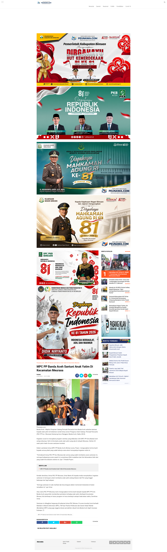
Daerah (98, 6)
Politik (112, 6)
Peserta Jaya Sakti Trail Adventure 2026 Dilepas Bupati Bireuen (118, 370)
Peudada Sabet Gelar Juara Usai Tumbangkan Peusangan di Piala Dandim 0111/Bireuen (119, 281)
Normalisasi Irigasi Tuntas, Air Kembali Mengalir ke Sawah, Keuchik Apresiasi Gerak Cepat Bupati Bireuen (118, 308)
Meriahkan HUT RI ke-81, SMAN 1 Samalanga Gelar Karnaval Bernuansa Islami (119, 378)
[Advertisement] (83, 19)
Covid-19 (128, 6)
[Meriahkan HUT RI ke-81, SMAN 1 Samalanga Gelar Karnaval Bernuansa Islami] (115, 262)
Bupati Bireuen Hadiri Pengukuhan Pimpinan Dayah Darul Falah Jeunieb (118, 355)
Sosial (64, 543)
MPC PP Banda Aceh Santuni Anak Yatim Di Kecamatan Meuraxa (62, 362)
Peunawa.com (40, 362)
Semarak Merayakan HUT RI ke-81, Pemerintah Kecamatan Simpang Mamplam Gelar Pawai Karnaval (119, 299)
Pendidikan (120, 6)
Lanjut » (127, 383)
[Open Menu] (2, 2)
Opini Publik (66, 541)
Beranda (91, 6)
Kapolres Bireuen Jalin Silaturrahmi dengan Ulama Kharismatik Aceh (117, 347)
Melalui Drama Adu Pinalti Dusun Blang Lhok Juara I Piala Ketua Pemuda (119, 363)
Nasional (105, 6)
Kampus (93, 541)
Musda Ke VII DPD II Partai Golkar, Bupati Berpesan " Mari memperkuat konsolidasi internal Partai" (119, 290)
